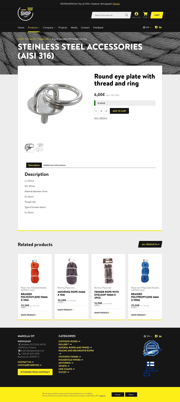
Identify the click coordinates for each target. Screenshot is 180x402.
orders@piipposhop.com (32, 350)
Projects (62, 27)
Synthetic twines (68, 356)
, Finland (32, 346)
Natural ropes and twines (74, 347)
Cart (157, 15)
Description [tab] (34, 165)
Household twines (70, 359)
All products (149, 244)
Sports (63, 365)
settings (102, 396)
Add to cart (119, 110)
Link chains (65, 369)
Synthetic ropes (27, 290)
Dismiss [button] (116, 3)
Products (33, 27)
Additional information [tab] (54, 165)
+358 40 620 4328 (30, 353)
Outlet (62, 372)
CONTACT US (24, 362)
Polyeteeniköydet (38, 288)
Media (74, 27)
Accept (117, 394)
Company (48, 27)
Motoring (65, 362)
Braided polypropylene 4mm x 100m (145, 297)
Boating (61, 288)
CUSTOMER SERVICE (28, 365)
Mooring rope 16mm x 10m (71, 293)
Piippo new (43, 38)
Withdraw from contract (35, 372)
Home (21, 27)
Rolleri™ (64, 344)
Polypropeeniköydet (150, 288)
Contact (85, 27)
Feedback (98, 27)
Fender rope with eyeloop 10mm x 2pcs (106, 295)
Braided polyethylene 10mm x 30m (34, 297)
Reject (131, 394)
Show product (28, 315)
